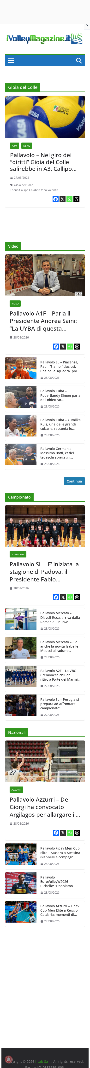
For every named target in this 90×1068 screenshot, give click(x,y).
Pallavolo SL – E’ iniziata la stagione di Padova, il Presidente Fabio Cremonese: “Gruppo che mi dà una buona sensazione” (44, 571)
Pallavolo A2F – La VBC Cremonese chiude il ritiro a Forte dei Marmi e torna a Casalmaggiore (60, 675)
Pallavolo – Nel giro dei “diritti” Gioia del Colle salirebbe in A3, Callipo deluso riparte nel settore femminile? (45, 168)
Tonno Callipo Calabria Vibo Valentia (34, 190)
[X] (63, 199)
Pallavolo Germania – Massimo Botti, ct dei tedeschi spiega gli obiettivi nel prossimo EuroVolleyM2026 (57, 453)
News (26, 145)
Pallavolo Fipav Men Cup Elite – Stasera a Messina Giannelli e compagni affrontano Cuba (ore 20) (60, 852)
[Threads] (76, 199)
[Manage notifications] (8, 1059)
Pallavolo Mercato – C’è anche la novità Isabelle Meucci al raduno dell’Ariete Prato (59, 646)
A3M (14, 145)
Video (15, 303)
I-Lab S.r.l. (43, 1061)
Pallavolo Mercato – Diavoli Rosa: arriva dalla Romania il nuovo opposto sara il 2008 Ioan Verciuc (60, 617)
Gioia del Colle (23, 185)
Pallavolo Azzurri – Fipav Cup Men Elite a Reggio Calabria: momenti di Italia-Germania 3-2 (59, 910)
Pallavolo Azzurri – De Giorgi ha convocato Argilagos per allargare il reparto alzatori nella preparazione (43, 807)
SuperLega (18, 554)
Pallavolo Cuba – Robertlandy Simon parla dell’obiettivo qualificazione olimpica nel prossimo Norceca (60, 395)
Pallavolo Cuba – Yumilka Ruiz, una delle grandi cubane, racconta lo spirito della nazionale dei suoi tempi (60, 424)
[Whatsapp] (69, 199)
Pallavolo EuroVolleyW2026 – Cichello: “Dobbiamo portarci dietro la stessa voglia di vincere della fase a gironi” (59, 881)
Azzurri (16, 789)
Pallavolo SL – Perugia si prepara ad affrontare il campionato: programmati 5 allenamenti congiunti (59, 704)
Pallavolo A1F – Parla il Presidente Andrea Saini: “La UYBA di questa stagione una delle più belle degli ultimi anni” (43, 321)
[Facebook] (56, 199)
